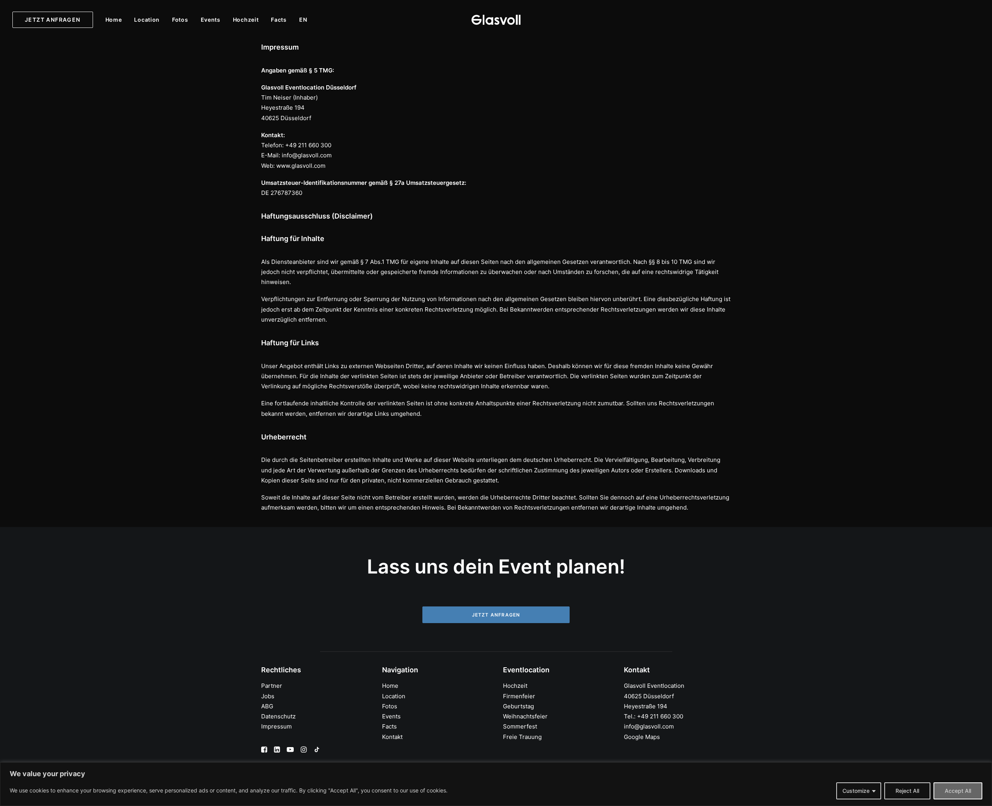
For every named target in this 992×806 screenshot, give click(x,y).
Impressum (276, 726)
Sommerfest (520, 726)
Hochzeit (246, 19)
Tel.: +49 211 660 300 (653, 716)
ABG (267, 706)
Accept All (958, 790)
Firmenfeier (519, 696)
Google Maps (642, 737)
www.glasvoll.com (301, 165)
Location (147, 19)
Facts (279, 19)
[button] (264, 750)
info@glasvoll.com (649, 726)
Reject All (907, 790)
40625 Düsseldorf (649, 696)
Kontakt (392, 737)
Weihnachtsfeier (525, 716)
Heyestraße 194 (645, 706)
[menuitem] (55, 20)
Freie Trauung (522, 737)
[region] (496, 784)
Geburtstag (518, 706)
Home (113, 19)
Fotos (180, 19)
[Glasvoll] (496, 20)
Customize (856, 790)
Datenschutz (278, 716)
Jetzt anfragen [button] (496, 615)
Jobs (267, 696)
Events (210, 19)
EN (303, 19)
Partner (271, 685)
